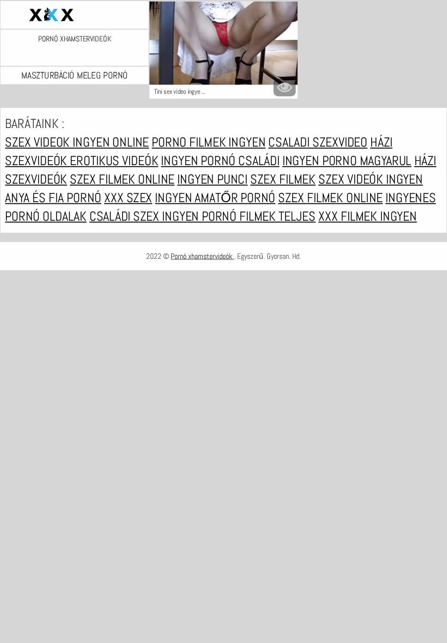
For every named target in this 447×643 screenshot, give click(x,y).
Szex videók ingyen (370, 179)
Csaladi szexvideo (317, 142)
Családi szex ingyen (145, 216)
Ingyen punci (212, 179)
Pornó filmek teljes (259, 216)
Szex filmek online (122, 179)
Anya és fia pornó (53, 198)
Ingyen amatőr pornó (215, 198)
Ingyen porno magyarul (347, 161)
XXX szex (128, 198)
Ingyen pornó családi (220, 161)
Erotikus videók (114, 161)
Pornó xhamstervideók (74, 39)
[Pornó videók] (74, 14)
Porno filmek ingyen (208, 142)
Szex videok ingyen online (77, 142)
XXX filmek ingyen (367, 216)
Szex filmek (283, 179)
